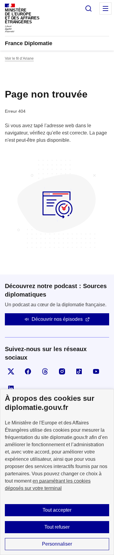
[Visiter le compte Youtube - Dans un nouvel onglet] (96, 371)
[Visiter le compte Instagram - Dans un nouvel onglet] (62, 371)
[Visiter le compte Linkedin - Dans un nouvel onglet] (11, 388)
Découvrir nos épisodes (57, 319)
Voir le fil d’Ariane (19, 58)
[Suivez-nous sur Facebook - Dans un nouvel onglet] (28, 371)
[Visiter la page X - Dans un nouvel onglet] (11, 371)
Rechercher (88, 8)
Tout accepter (57, 510)
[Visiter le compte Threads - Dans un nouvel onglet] (45, 371)
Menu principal (105, 8)
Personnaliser (57, 544)
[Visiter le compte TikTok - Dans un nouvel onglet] (79, 371)
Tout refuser (57, 527)
